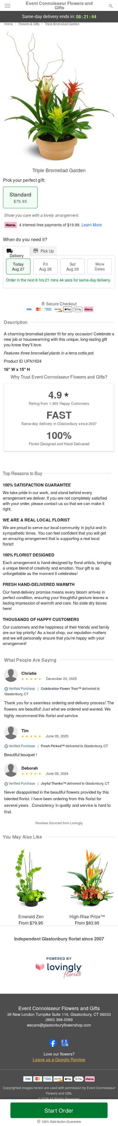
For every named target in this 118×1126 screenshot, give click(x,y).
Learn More (92, 224)
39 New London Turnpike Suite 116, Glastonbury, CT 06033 (59, 1014)
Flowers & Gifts (29, 23)
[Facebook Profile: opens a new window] (53, 1043)
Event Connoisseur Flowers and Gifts (59, 5)
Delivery (17, 254)
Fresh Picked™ (53, 745)
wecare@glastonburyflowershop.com (59, 1025)
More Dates (100, 266)
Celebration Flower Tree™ (61, 688)
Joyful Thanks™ (53, 783)
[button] (106, 1114)
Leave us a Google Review (59, 1060)
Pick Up (47, 251)
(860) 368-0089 (59, 1019)
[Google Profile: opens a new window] (65, 1043)
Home (8, 23)
